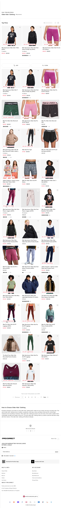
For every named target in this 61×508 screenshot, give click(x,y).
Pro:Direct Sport (32, 505)
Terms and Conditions (37, 478)
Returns (3, 475)
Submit (56, 451)
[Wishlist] (20, 27)
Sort (17, 65)
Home (3, 12)
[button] (55, 23)
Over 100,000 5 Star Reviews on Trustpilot (10, 490)
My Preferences (35, 475)
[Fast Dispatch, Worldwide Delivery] (30, 426)
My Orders (34, 471)
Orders (3, 478)
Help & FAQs (4, 471)
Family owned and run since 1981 (9, 486)
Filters (46, 65)
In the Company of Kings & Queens (9, 488)
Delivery (3, 473)
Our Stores (4, 480)
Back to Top (53, 438)
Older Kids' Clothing (9, 12)
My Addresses (35, 473)
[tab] (4, 447)
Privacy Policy (35, 480)
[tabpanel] (30, 452)
